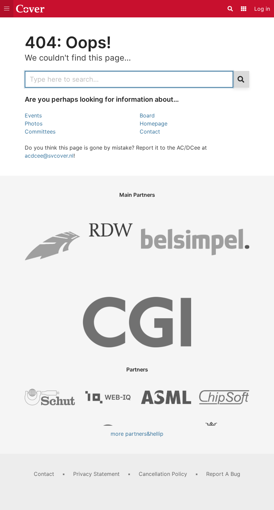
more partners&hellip (137, 433)
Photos (33, 123)
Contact (150, 131)
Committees (40, 131)
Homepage (153, 123)
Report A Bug (223, 474)
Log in (262, 8)
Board (147, 115)
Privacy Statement (96, 474)
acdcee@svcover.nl (49, 155)
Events (33, 115)
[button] (6, 8)
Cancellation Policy (163, 474)
